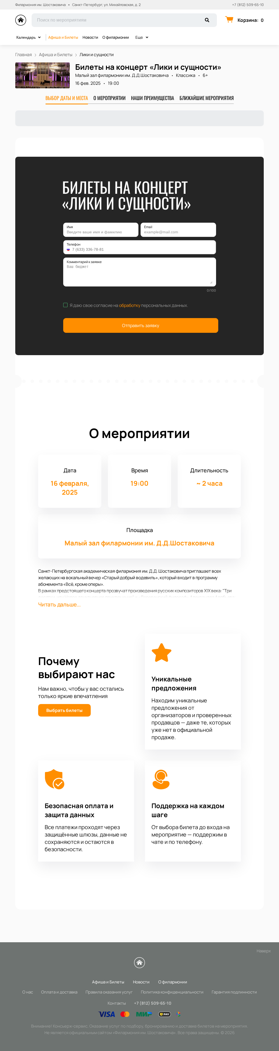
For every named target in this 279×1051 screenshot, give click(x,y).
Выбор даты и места (67, 98)
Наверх (264, 951)
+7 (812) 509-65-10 (248, 4)
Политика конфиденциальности (172, 992)
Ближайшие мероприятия (207, 98)
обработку (129, 305)
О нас (27, 992)
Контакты (117, 1003)
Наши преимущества (152, 98)
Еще (139, 37)
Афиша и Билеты (63, 37)
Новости (90, 37)
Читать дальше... (59, 604)
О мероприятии (109, 98)
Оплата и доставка (59, 992)
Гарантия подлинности (234, 992)
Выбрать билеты (64, 710)
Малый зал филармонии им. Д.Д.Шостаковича (122, 75)
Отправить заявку (140, 325)
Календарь (26, 37)
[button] (69, 249)
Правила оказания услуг (109, 992)
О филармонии (115, 37)
